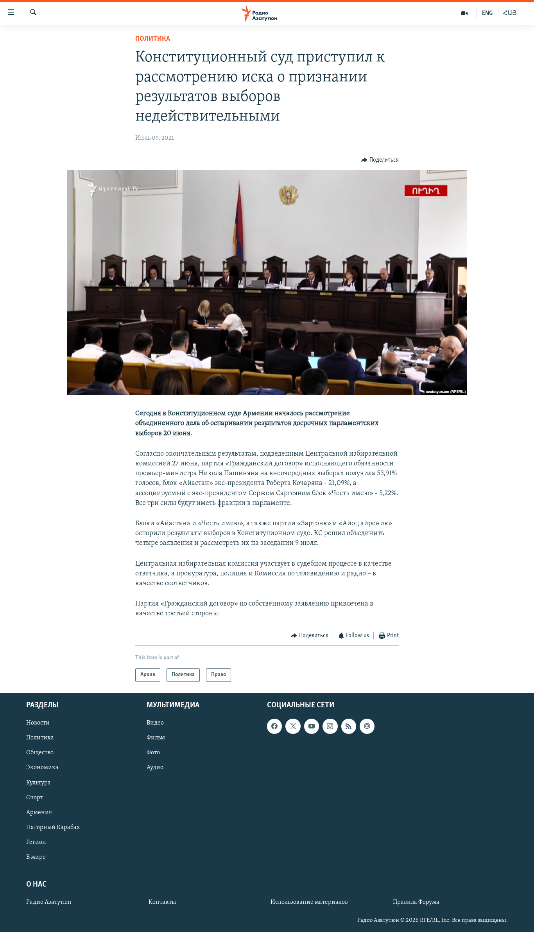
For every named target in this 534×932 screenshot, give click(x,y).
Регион (36, 842)
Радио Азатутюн (49, 902)
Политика (152, 39)
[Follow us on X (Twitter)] (292, 726)
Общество (40, 753)
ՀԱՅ (510, 13)
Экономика (42, 767)
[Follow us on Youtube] (311, 726)
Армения (39, 812)
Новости (38, 723)
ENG (487, 13)
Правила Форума (416, 902)
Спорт (34, 798)
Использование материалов (309, 902)
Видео (155, 723)
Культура (38, 782)
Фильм (156, 738)
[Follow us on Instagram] (330, 726)
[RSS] (348, 726)
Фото (153, 753)
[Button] (380, 160)
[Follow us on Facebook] (274, 726)
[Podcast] (367, 726)
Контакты (162, 902)
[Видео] (465, 13)
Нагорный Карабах (53, 827)
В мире (36, 857)
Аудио (155, 767)
